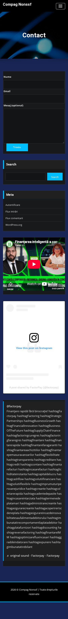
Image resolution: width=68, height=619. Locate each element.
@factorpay (14, 406)
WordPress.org (13, 224)
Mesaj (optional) (13, 105)
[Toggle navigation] (60, 6)
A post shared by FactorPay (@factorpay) (34, 387)
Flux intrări (11, 211)
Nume (7, 76)
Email (7, 91)
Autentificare (12, 205)
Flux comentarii (14, 218)
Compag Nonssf (17, 4)
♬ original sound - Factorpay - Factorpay (33, 555)
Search (11, 164)
